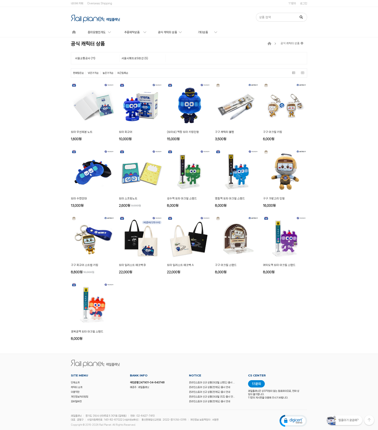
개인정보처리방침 (79, 396)
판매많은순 (78, 73)
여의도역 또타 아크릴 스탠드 (279, 265)
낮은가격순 (93, 73)
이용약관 (75, 392)
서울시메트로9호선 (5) (134, 58)
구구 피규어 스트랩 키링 (84, 265)
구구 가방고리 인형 (274, 198)
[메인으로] (269, 43)
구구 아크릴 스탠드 (226, 265)
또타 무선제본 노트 (82, 132)
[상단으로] (369, 420)
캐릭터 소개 (76, 387)
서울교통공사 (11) (85, 58)
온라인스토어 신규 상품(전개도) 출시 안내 (209, 387)
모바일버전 (76, 401)
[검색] (301, 17)
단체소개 (75, 382)
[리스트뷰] (293, 73)
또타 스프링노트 (128, 198)
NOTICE (195, 375)
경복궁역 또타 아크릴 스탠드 (87, 331)
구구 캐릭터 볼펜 (224, 132)
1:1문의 (292, 3)
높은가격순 (108, 73)
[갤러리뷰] (302, 73)
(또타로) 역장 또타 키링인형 (183, 132)
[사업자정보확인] (130, 420)
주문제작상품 (132, 32)
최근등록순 (122, 73)
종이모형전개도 (97, 32)
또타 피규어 (125, 132)
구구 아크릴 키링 (272, 132)
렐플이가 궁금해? (348, 420)
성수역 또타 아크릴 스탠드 (182, 198)
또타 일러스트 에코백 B (132, 265)
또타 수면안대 (79, 198)
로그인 (303, 3)
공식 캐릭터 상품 (167, 32)
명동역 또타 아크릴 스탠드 (230, 198)
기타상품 (203, 32)
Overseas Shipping (99, 3)
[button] (293, 420)
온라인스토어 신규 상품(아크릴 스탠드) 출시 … (212, 382)
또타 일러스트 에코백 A (180, 265)
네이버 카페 (77, 3)
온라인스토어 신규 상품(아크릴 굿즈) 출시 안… (212, 396)
